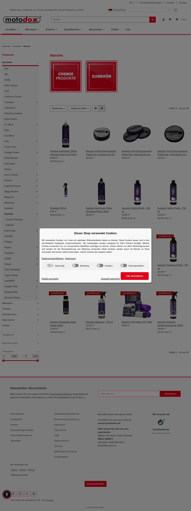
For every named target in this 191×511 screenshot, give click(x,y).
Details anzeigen (50, 279)
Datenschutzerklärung (52, 258)
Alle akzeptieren (134, 276)
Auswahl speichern (110, 279)
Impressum (70, 258)
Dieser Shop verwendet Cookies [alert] (95, 233)
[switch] (50, 265)
